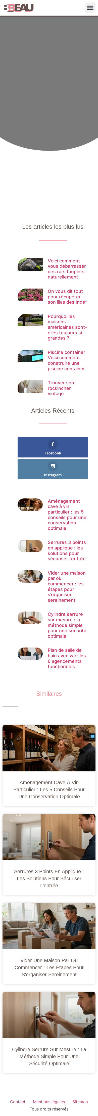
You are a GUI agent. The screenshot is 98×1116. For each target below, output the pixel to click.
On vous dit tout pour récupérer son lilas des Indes (68, 297)
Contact (17, 1101)
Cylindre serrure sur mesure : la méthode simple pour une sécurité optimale (67, 625)
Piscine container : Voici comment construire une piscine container (68, 360)
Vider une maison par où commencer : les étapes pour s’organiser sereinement (67, 586)
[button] (90, 8)
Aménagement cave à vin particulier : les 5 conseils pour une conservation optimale (67, 514)
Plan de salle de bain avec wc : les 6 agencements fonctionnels (67, 658)
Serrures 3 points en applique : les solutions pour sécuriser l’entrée (67, 550)
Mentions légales (49, 1101)
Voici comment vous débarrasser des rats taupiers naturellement (67, 269)
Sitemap (80, 1101)
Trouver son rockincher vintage (61, 388)
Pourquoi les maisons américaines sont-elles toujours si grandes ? (67, 327)
